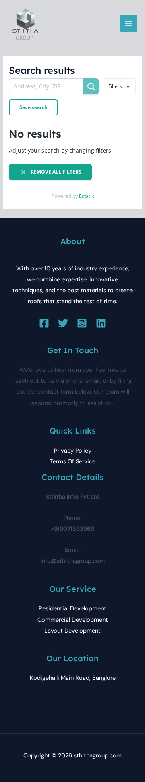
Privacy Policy (72, 451)
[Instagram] (82, 323)
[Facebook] (44, 323)
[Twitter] (63, 323)
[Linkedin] (101, 323)
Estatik (86, 196)
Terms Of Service (72, 461)
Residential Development (72, 608)
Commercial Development (72, 620)
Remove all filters (55, 171)
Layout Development (72, 631)
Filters (115, 86)
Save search (33, 107)
